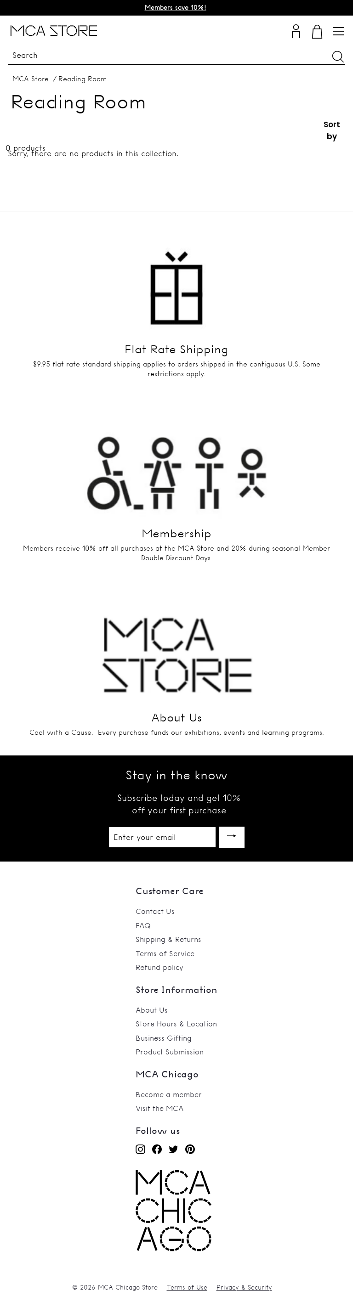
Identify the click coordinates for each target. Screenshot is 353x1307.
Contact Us (155, 911)
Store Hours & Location (176, 1023)
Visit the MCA (159, 1108)
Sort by (332, 130)
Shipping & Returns (168, 939)
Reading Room (82, 78)
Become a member (169, 1094)
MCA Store (30, 78)
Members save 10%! (175, 7)
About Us (152, 1009)
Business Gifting (164, 1037)
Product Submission (170, 1051)
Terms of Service (165, 953)
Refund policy (159, 967)
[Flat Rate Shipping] (176, 279)
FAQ (143, 925)
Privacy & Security (244, 1287)
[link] (173, 1249)
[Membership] (176, 464)
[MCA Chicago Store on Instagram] (140, 1149)
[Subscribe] (232, 837)
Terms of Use (187, 1287)
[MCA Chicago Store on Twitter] (173, 1149)
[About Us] (176, 648)
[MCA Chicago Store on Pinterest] (190, 1149)
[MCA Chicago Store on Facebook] (157, 1149)
